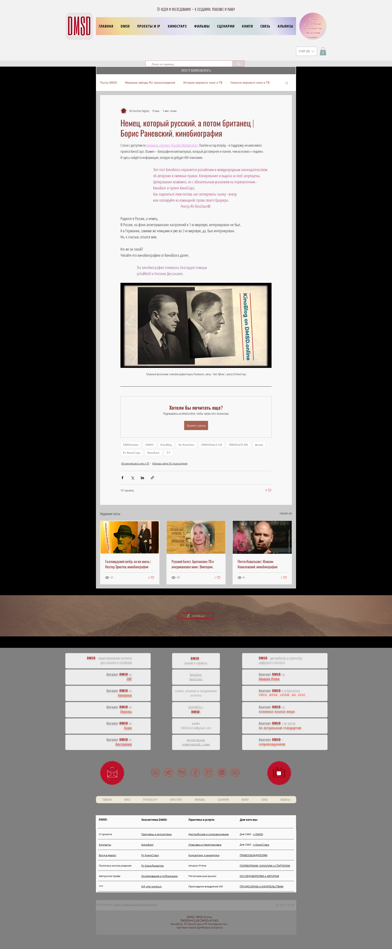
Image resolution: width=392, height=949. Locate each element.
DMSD (149, 444)
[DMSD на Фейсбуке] (195, 772)
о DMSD (258, 834)
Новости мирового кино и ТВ (250, 83)
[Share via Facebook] (122, 478)
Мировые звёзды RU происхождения (150, 83)
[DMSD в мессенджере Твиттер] (208, 772)
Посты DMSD (108, 83)
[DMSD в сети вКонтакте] (182, 772)
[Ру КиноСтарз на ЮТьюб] (235, 772)
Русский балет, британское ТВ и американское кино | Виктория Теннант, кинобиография (193, 564)
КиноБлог (153, 452)
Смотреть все (286, 513)
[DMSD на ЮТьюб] (155, 772)
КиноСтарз (196, 679)
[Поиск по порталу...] (238, 64)
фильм (259, 444)
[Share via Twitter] (132, 478)
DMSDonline (130, 444)
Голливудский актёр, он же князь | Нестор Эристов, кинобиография (128, 564)
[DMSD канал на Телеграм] (168, 772)
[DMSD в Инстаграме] (221, 772)
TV (168, 452)
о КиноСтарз (261, 844)
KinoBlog (166, 444)
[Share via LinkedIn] (142, 478)
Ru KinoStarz (186, 444)
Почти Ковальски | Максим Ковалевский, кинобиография (257, 564)
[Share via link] (152, 478)
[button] (148, 26)
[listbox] (306, 51)
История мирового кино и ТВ (202, 83)
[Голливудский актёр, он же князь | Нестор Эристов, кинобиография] (129, 537)
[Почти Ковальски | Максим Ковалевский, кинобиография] (262, 537)
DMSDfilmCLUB (211, 444)
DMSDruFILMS (238, 444)
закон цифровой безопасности (135, 905)
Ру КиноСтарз (131, 452)
